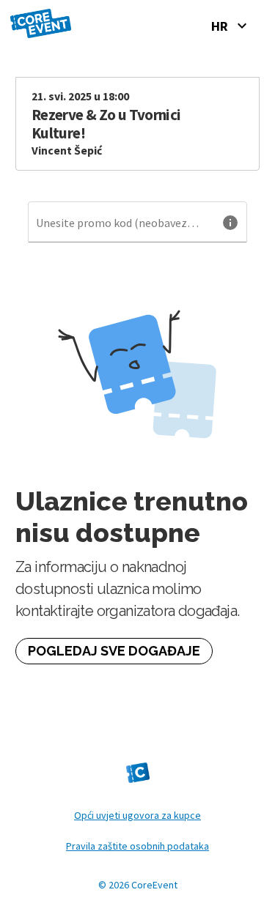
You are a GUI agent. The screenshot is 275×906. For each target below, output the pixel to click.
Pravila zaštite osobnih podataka (137, 846)
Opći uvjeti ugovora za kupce (137, 815)
